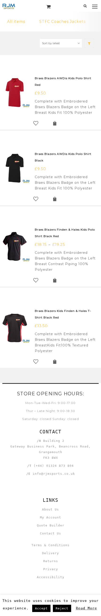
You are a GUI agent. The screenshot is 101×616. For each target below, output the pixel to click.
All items (16, 21)
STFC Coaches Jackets (62, 21)
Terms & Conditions (50, 545)
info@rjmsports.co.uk (54, 473)
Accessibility (50, 577)
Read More (86, 608)
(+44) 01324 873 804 (54, 465)
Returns (50, 561)
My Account (50, 517)
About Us (50, 509)
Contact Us (50, 533)
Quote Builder (50, 525)
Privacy (50, 569)
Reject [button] (62, 608)
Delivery (50, 553)
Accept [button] (41, 608)
